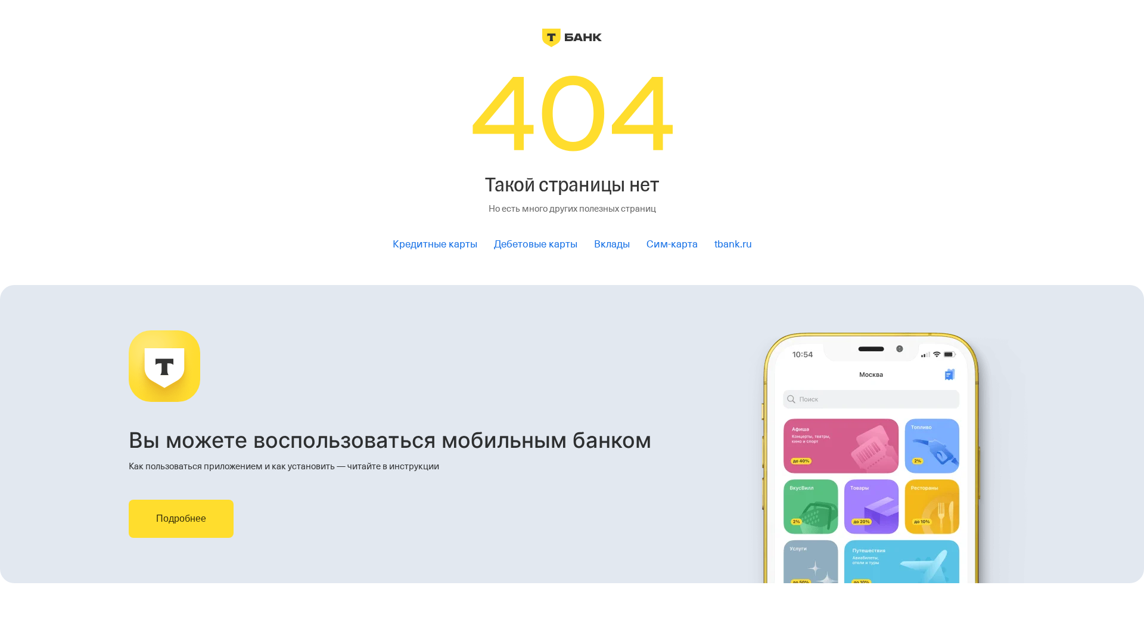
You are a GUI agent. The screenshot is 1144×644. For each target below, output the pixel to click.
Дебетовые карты (535, 244)
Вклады (612, 244)
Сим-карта (672, 244)
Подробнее (181, 518)
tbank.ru (733, 244)
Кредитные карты (435, 244)
